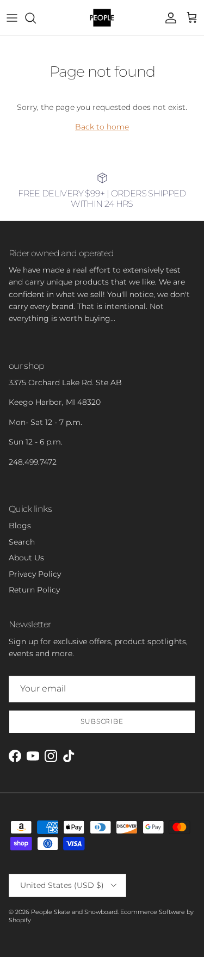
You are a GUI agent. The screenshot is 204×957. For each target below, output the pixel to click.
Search (22, 542)
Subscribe (102, 721)
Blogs (20, 525)
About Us (26, 558)
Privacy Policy (35, 574)
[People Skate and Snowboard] (102, 17)
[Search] (36, 18)
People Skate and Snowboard (74, 912)
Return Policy (34, 590)
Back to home (102, 127)
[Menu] (12, 18)
